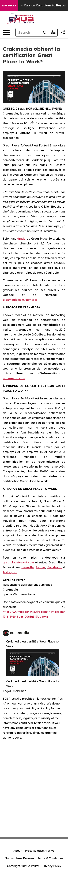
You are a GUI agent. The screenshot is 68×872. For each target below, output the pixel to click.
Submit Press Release (19, 858)
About (17, 850)
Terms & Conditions (50, 858)
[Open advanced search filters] (53, 32)
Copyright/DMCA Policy (23, 866)
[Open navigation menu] (6, 32)
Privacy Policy (51, 866)
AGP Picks (9, 5)
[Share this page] (62, 32)
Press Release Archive (40, 850)
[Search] (45, 32)
